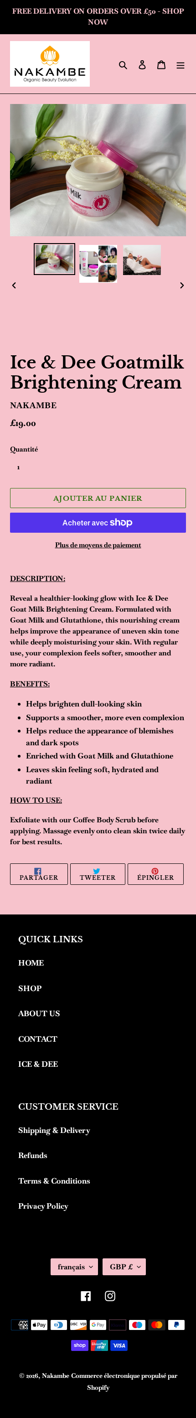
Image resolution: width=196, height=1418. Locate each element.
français (71, 1267)
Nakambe (55, 1375)
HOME (31, 963)
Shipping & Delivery (54, 1130)
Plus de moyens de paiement (98, 544)
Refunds (32, 1155)
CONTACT (37, 1039)
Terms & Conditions (54, 1181)
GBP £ (121, 1267)
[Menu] (180, 63)
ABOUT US (39, 1013)
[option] (55, 259)
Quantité (24, 449)
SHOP (29, 988)
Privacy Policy (43, 1206)
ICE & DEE (38, 1064)
